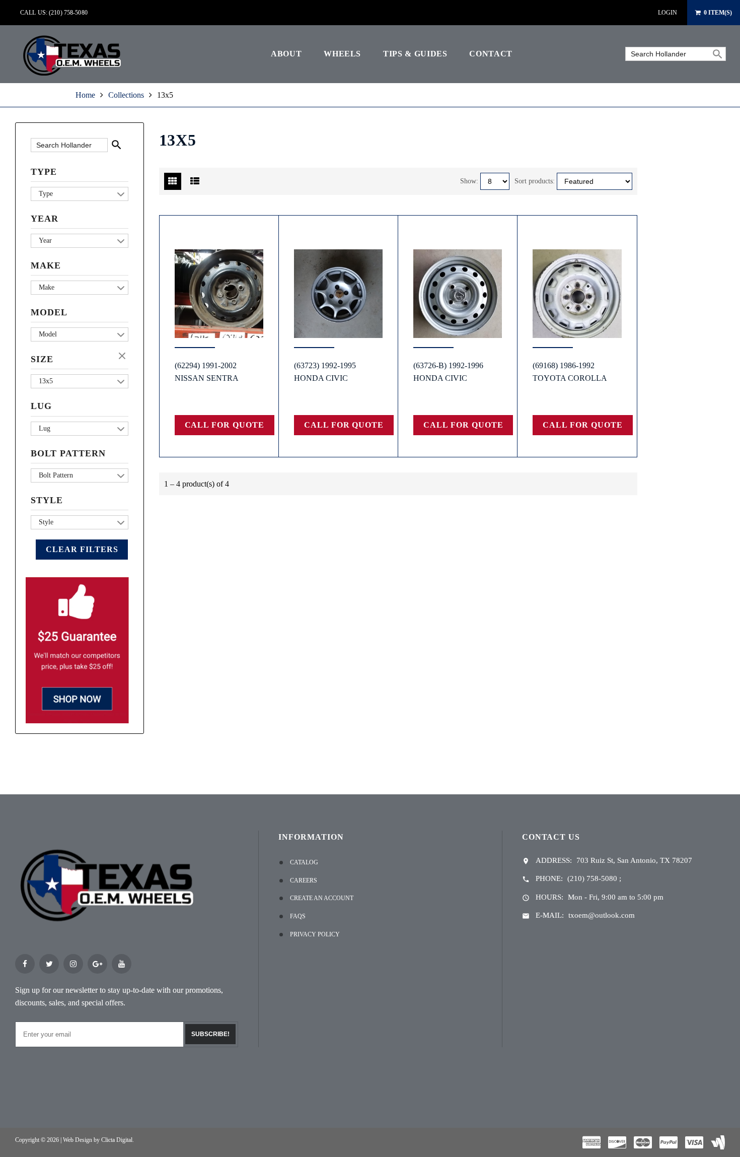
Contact (490, 53)
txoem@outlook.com (601, 915)
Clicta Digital (116, 1139)
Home (85, 95)
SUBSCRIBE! (210, 1034)
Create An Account (321, 898)
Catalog (304, 862)
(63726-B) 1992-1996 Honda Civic (448, 371)
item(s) (718, 12)
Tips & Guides (415, 53)
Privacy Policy (315, 934)
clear (123, 357)
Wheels (342, 53)
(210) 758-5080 (592, 878)
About (286, 53)
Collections (126, 95)
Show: (469, 181)
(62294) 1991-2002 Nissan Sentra (207, 371)
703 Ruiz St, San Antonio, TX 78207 (634, 860)
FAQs (298, 916)
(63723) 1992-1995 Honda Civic (325, 371)
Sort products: (534, 181)
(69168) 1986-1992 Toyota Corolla (570, 371)
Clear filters (82, 549)
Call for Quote (224, 425)
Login (667, 12)
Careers (303, 880)
